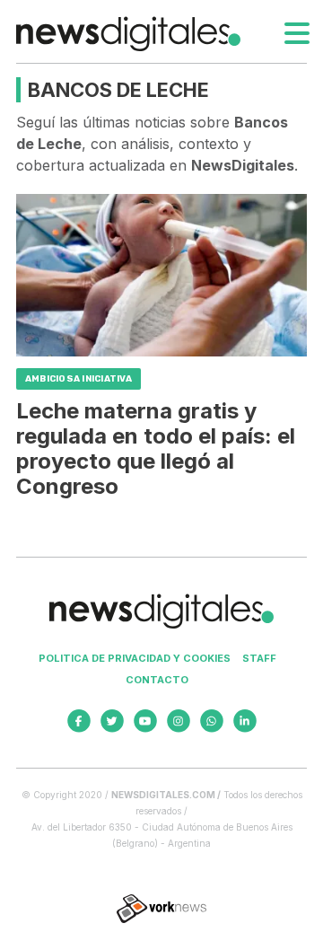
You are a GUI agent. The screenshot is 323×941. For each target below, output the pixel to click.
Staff (259, 658)
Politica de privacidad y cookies (135, 658)
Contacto (157, 679)
